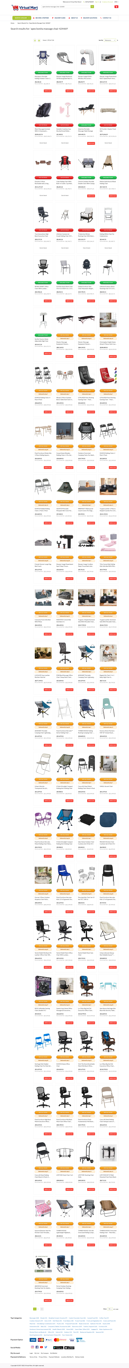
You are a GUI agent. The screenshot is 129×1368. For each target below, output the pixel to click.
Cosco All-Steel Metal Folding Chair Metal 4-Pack (86, 787)
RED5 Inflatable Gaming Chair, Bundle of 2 (42, 1009)
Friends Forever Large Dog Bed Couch (43, 565)
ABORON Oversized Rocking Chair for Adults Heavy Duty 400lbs (42, 1287)
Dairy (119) (48, 1321)
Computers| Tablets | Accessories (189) (59, 1326)
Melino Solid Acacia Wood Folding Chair (108, 182)
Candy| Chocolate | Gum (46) (77, 1318)
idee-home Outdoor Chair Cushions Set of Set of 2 (86, 843)
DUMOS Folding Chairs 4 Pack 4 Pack (42, 398)
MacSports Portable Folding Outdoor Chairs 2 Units (42, 77)
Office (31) (51, 1332)
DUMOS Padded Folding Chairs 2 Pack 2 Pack (42, 509)
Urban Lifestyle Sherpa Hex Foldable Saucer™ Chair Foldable (107, 954)
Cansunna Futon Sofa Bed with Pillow (43, 621)
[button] (116, 2)
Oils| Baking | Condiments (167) (46, 1323)
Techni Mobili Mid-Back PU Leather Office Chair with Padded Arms (43, 954)
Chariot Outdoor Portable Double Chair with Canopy (86, 182)
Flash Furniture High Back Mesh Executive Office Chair (43, 1120)
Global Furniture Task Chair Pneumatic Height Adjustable (85, 288)
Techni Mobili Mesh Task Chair (85, 954)
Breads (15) (44, 1318)
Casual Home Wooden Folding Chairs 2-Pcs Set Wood (63, 454)
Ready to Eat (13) (84, 1323)
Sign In (97, 2)
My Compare (45, 1353)
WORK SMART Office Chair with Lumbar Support (41, 288)
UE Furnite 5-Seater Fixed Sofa (108, 130)
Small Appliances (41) (36, 1335)
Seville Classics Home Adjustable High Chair (41, 340)
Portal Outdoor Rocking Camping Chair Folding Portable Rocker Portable (64, 1287)
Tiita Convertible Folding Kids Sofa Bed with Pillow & (108, 565)
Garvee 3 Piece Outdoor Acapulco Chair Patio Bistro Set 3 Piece (42, 898)
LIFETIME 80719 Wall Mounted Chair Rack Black (108, 1176)
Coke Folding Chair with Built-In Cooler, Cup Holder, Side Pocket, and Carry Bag (64, 183)
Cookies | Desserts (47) (36, 1321)
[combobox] (68, 6)
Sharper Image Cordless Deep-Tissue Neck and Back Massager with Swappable (85, 565)
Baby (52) (43, 1326)
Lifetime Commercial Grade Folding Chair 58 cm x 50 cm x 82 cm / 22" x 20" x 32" (64, 235)
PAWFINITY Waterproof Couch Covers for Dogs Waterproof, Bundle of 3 (85, 510)
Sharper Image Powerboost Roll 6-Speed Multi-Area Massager (108, 77)
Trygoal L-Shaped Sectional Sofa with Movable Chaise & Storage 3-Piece (86, 621)
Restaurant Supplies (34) (87, 1332)
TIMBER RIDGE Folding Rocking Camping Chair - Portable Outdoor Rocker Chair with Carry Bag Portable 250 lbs (86, 732)
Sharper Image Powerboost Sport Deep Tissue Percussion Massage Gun (64, 565)
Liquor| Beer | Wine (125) (82, 1329)
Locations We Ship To (67, 1357)
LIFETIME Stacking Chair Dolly (86, 1176)
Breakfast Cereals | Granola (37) (58, 1318)
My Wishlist (53, 1353)
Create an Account (107, 2)
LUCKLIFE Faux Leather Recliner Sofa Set (42, 676)
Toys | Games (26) (67, 1335)
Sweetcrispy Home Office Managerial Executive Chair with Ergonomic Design (64, 1009)
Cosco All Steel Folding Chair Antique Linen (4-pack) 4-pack (107, 1120)
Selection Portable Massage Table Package (85, 130)
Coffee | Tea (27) (104, 1318)
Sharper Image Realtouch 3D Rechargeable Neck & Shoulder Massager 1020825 (64, 77)
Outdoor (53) (68, 1332)
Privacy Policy (43, 1357)
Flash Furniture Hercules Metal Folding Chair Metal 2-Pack (43, 843)
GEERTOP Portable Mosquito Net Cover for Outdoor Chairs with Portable (63, 510)
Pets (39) (75, 1332)
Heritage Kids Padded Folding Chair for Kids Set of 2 (43, 1065)
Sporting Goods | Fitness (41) (52, 1335)
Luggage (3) (94, 1329)
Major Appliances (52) (105, 1329)
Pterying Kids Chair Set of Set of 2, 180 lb (86, 898)
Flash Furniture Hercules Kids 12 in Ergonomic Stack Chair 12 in (64, 898)
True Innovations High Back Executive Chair (41, 235)
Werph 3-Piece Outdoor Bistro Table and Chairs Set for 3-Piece (64, 399)
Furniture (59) (103, 1326)
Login (31, 1353)
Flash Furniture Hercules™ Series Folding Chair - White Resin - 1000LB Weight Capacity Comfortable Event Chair (64, 732)
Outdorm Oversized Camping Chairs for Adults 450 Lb (86, 454)
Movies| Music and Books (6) (38, 1332)
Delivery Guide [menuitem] (60, 18)
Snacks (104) (106, 1323)
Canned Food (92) (92, 1318)
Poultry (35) (60, 1323)
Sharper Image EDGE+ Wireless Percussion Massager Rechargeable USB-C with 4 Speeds (85, 77)
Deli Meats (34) (57, 1321)
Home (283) (69, 1329)
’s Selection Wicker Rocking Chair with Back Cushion (86, 235)
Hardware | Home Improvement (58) (40, 1329)
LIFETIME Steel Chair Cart (64, 1175)
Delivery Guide (79, 1357)
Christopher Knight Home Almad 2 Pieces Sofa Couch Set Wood (108, 343)
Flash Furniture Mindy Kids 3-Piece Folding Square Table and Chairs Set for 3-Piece (43, 454)
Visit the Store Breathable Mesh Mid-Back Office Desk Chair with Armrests (86, 1065)
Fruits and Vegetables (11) (94, 1321)
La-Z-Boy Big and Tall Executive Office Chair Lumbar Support (85, 1009)
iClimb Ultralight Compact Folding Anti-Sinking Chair (64, 787)
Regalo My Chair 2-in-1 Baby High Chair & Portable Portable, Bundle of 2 (108, 676)
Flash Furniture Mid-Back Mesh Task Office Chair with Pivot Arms (64, 1120)
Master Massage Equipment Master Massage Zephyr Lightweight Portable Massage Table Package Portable (63, 343)
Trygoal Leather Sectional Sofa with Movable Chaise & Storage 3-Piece (108, 621)
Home (13, 23)
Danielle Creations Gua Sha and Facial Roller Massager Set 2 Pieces (63, 130)
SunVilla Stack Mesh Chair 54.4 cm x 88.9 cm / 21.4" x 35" (64, 288)
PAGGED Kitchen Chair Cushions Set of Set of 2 (107, 843)
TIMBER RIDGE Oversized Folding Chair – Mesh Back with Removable (108, 1232)
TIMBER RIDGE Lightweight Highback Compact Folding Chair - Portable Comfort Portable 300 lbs (64, 1232)
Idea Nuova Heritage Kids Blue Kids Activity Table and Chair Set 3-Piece (108, 1009)
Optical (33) (59, 1332)
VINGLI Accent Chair (106, 786)
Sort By (101, 40)
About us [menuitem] (74, 18)
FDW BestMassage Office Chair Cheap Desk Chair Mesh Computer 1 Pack (64, 676)
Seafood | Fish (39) (95, 1323)
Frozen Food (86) (80, 1321)
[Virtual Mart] (25, 8)
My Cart (36, 1353)
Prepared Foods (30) (71, 1323)
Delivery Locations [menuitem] (90, 18)
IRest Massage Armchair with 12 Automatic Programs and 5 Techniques (42, 130)
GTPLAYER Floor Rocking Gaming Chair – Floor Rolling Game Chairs (86, 399)
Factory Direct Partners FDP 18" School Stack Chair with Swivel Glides (107, 732)
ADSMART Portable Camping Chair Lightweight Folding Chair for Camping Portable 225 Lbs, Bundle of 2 (86, 676)
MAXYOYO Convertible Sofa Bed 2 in (63, 621)
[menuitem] (21, 18)
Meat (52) (32, 1323)
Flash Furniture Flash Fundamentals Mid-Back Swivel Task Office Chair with (85, 1120)
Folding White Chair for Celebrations (107, 235)
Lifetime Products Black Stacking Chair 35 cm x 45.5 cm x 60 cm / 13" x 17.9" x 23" (107, 288)
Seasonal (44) (100, 1332)
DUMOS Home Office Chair (63, 1065)
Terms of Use (33, 1357)
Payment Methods (54, 1357)
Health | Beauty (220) (59, 1329)
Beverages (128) (34, 1318)
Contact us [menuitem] (107, 18)
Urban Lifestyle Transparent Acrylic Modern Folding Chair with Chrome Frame (43, 787)
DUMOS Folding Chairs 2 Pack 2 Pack (107, 454)
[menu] (64, 18)
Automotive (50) (34, 1326)
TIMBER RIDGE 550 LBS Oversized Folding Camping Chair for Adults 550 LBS (86, 1232)
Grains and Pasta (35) (109, 1321)
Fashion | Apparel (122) (90, 1326)
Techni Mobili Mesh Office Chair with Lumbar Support (64, 954)
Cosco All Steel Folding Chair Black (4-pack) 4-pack (42, 1176)
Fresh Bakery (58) (68, 1321)
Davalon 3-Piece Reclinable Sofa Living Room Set (41, 183)
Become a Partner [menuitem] (42, 18)
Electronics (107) (77, 1326)
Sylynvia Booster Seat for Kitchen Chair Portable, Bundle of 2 (43, 1232)
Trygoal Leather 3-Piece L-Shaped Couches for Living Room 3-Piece (108, 510)
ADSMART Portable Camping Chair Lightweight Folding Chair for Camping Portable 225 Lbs (43, 732)
